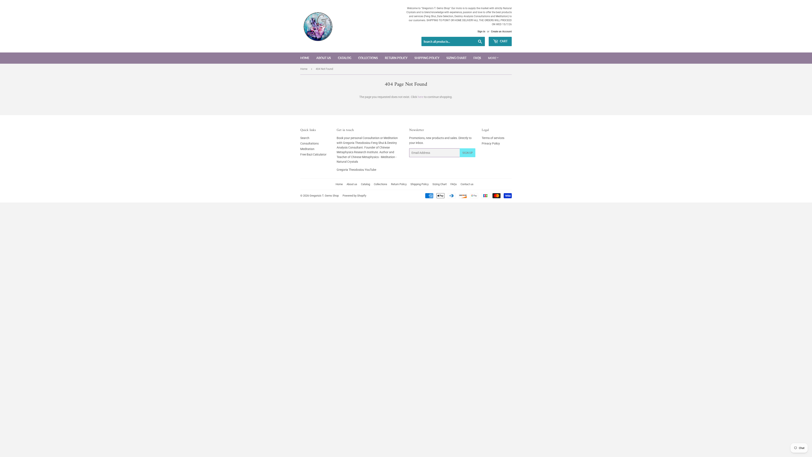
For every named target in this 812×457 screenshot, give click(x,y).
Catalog (344, 58)
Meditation (307, 149)
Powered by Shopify (354, 195)
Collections (368, 58)
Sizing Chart (456, 58)
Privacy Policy (491, 143)
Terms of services (493, 138)
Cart (503, 41)
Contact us (467, 184)
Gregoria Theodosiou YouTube (356, 169)
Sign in (481, 31)
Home (304, 58)
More (492, 58)
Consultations (309, 143)
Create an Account (501, 31)
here (420, 97)
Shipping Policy (426, 58)
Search (304, 138)
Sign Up (467, 152)
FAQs (477, 58)
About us (323, 58)
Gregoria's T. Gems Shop (324, 195)
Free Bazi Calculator (313, 154)
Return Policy (396, 58)
